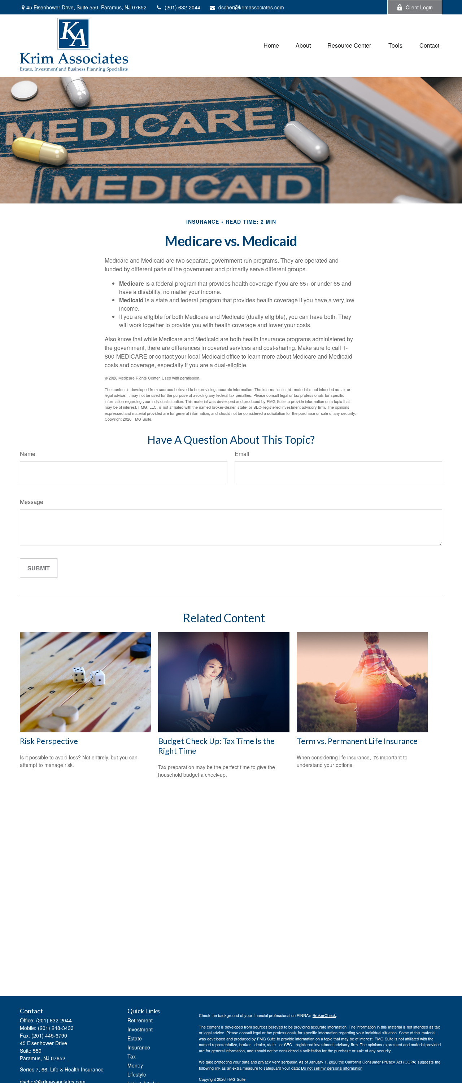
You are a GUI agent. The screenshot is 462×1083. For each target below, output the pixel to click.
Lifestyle (136, 1074)
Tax (131, 1056)
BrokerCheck (324, 1015)
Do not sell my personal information (331, 1068)
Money (135, 1065)
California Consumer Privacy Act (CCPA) (381, 1062)
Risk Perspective (49, 741)
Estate (134, 1038)
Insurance (138, 1047)
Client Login (419, 7)
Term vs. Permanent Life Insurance (357, 741)
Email (242, 454)
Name (27, 454)
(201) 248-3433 (56, 1027)
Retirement (140, 1020)
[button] (271, 45)
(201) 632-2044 (182, 7)
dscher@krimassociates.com (251, 7)
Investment (140, 1029)
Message (31, 501)
